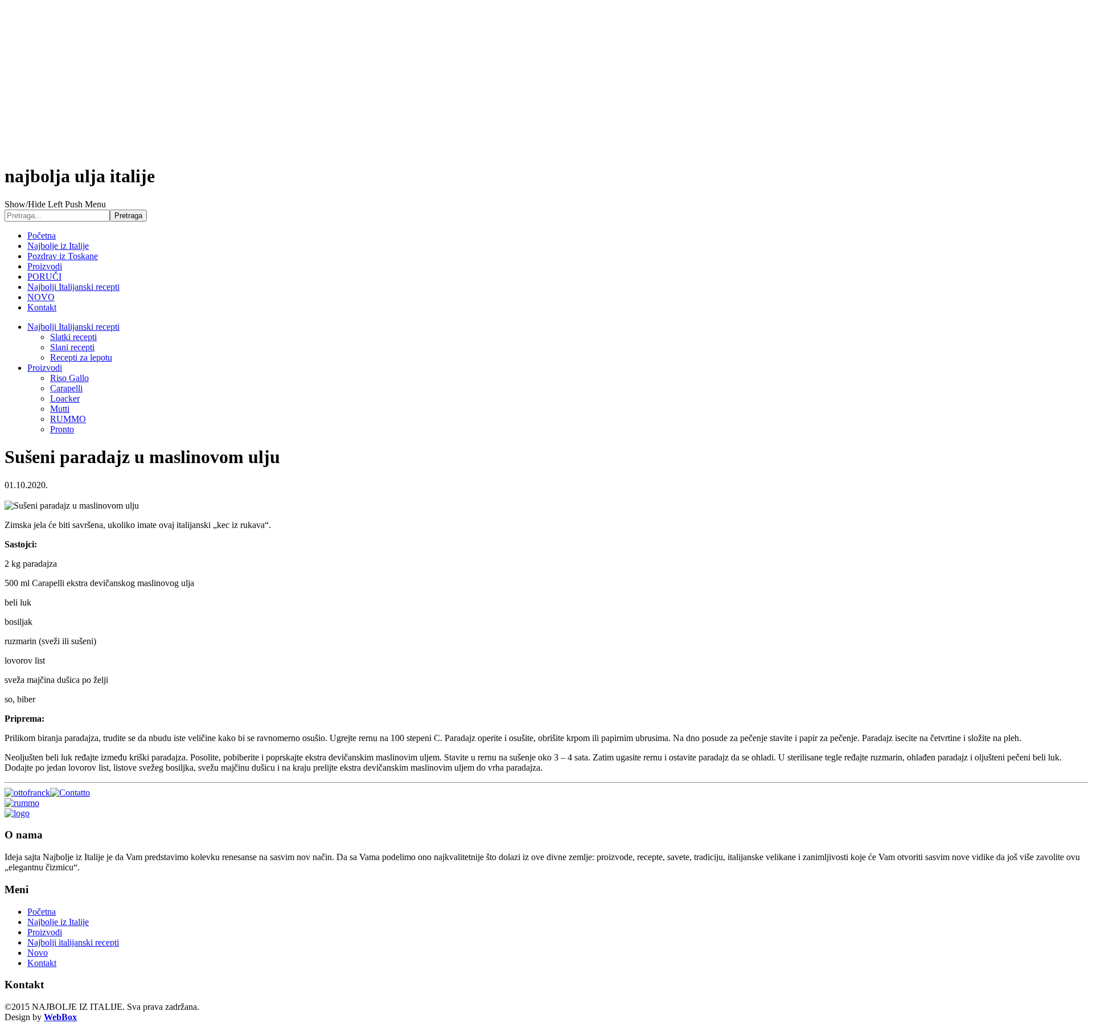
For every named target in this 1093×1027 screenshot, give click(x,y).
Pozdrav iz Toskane (62, 256)
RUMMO (68, 419)
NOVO (41, 297)
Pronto (62, 429)
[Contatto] (70, 792)
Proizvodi (44, 266)
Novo (37, 953)
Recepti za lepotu (81, 357)
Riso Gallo (69, 378)
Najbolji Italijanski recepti (73, 287)
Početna (41, 235)
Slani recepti (72, 347)
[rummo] (22, 803)
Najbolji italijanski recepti (73, 942)
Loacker (65, 398)
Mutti (59, 409)
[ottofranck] (27, 792)
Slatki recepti (73, 337)
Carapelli (66, 388)
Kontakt (41, 307)
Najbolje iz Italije (58, 246)
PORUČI (44, 276)
